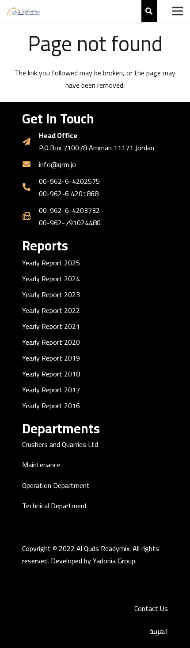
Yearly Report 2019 (51, 358)
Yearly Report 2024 (51, 278)
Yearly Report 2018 (51, 373)
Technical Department (54, 505)
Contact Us (151, 608)
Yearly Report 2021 (51, 326)
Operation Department (56, 485)
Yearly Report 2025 (51, 262)
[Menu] (178, 11)
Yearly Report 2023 (51, 294)
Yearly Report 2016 (51, 405)
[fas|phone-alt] (30, 187)
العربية (158, 631)
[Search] (149, 11)
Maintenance (41, 464)
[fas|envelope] (30, 164)
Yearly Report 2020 (51, 342)
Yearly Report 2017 (51, 389)
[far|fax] (30, 216)
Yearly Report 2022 (51, 310)
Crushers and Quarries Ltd (60, 444)
